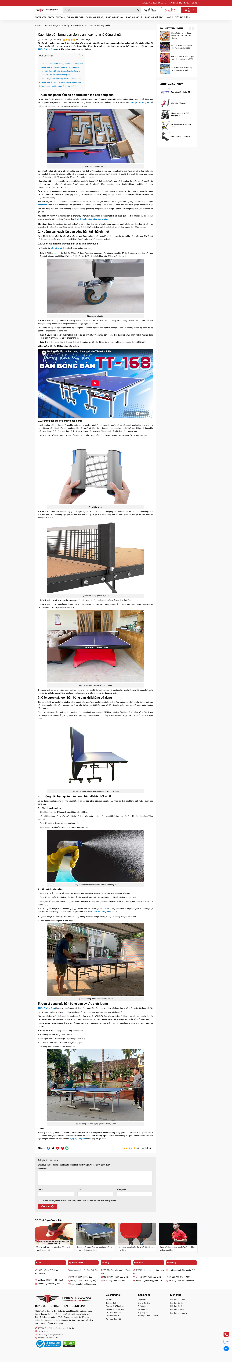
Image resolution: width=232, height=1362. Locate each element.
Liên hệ (194, 3)
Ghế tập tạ (142, 1300)
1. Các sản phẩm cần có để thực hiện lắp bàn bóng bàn (61, 64)
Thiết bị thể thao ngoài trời (148, 1316)
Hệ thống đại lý (111, 1303)
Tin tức (186, 3)
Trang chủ (39, 25)
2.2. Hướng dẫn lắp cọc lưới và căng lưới (56, 75)
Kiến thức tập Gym (177, 1303)
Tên (40, 1190)
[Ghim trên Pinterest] (62, 1148)
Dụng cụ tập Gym (75, 17)
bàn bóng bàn (57, 248)
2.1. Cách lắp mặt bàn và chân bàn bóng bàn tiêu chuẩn (61, 71)
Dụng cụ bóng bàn (114, 17)
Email (80, 1190)
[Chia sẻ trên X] (53, 1148)
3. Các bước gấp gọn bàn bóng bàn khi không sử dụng (60, 79)
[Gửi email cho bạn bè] (58, 1148)
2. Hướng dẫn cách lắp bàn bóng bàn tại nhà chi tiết (59, 67)
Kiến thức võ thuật (177, 1309)
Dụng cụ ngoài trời (154, 17)
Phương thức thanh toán (115, 1309)
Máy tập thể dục (56, 17)
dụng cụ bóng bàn (78, 1139)
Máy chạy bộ (40, 17)
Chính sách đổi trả (112, 1316)
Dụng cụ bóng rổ (134, 17)
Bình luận (42, 1169)
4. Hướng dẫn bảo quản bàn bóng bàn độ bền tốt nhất (60, 82)
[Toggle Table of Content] (80, 57)
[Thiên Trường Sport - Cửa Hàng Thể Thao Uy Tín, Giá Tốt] (47, 10)
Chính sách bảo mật (113, 1319)
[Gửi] (138, 10)
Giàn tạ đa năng (144, 1303)
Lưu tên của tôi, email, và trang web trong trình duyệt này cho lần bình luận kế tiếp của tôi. (79, 1201)
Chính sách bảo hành (113, 1313)
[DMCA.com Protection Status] (69, 1344)
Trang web (121, 1190)
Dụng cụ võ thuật (94, 17)
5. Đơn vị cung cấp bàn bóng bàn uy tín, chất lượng (59, 86)
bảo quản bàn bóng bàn (99, 911)
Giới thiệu (144, 3)
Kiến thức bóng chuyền (178, 1313)
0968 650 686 (43, 1331)
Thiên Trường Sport (47, 49)
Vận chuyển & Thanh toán (158, 3)
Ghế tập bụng (143, 1306)
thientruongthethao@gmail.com (50, 1335)
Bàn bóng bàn (143, 1309)
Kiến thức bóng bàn (177, 1300)
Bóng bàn (56, 25)
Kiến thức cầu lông (177, 1306)
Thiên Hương (57, 40)
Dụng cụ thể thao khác (177, 17)
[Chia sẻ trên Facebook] (48, 1148)
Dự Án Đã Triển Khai (175, 3)
